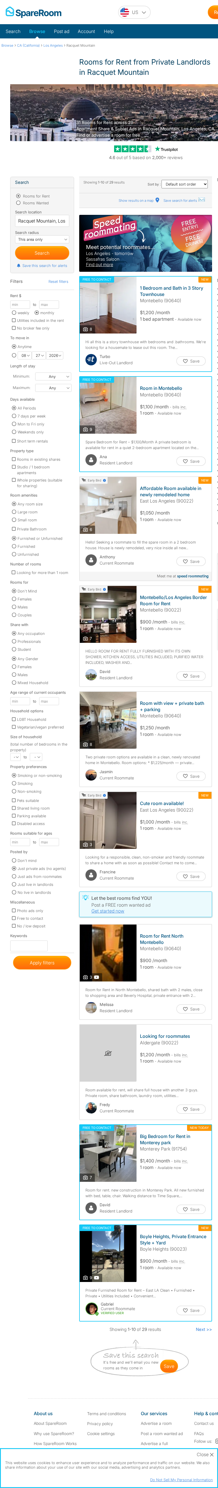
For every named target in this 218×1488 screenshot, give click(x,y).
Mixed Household (33, 682)
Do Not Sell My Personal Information (181, 1479)
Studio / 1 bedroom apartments (33, 470)
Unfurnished (28, 554)
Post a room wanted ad (162, 1433)
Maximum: (21, 387)
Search (13, 31)
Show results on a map (136, 200)
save (169, 1366)
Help (109, 31)
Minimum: (21, 376)
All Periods (27, 408)
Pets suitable (28, 800)
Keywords (18, 936)
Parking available (31, 816)
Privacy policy (100, 1423)
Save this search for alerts (44, 265)
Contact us (204, 1423)
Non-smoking (29, 791)
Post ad (61, 31)
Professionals (29, 641)
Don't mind (27, 860)
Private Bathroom (32, 529)
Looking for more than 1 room (42, 572)
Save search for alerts (181, 200)
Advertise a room (156, 1423)
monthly (47, 312)
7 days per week (32, 416)
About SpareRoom (50, 1423)
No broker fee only (33, 328)
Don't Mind (27, 591)
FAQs (199, 1433)
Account (86, 31)
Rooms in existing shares (38, 459)
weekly (23, 312)
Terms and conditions (106, 1413)
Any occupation (31, 633)
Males (23, 607)
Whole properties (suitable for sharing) (39, 483)
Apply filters (42, 963)
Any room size (30, 504)
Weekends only (31, 432)
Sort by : (155, 184)
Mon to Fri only (31, 424)
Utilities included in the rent (40, 320)
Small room (27, 520)
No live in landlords (34, 892)
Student (24, 649)
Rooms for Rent (36, 196)
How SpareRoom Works (55, 1443)
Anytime (25, 346)
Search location (28, 212)
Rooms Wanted (35, 203)
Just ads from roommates (40, 876)
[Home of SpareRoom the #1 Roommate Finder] (33, 12)
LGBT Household (31, 719)
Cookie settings (101, 1433)
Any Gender (28, 658)
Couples (25, 615)
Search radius (27, 232)
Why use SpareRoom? (54, 1433)
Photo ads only (30, 910)
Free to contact (30, 918)
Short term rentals (32, 441)
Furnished (26, 546)
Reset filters (58, 281)
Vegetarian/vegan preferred (40, 727)
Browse (37, 31)
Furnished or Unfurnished (40, 538)
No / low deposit (31, 926)
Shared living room (33, 808)
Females (25, 599)
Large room (27, 512)
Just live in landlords (35, 884)
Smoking (25, 783)
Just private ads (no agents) (42, 868)
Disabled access (31, 823)
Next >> (204, 1329)
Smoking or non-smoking (40, 775)
